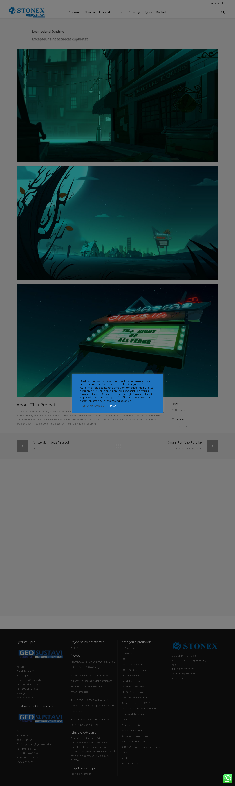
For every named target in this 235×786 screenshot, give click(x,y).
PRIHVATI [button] (112, 405)
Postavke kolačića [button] (92, 405)
